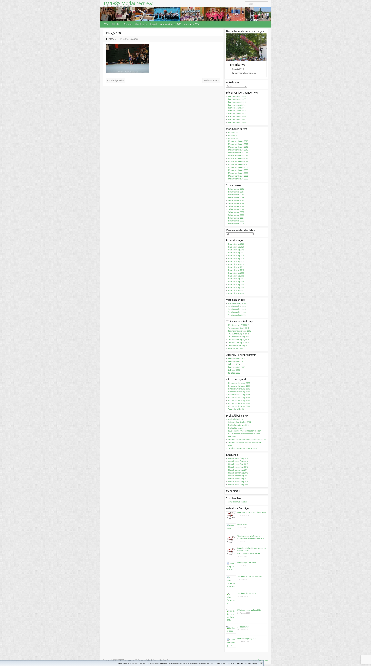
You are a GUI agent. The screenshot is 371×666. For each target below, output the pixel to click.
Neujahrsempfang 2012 (238, 475)
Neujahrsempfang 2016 (238, 467)
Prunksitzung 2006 (236, 281)
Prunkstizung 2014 (236, 258)
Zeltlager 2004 (234, 364)
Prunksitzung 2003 (236, 290)
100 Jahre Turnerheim (246, 593)
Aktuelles (116, 24)
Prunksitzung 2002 (236, 293)
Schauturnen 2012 (236, 206)
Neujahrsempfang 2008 (238, 484)
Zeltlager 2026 (243, 627)
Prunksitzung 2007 (236, 278)
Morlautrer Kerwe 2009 (238, 167)
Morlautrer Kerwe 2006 (238, 176)
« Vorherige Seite (115, 80)
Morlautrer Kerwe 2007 (238, 173)
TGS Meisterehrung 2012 (238, 345)
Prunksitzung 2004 (236, 287)
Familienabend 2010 (236, 116)
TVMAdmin (112, 39)
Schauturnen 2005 (236, 223)
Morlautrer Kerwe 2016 (238, 147)
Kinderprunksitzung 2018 (239, 388)
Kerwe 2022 (233, 132)
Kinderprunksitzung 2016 (239, 394)
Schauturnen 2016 (236, 194)
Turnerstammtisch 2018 (238, 328)
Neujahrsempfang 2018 (238, 461)
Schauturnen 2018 (236, 189)
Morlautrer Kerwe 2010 (238, 164)
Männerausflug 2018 (237, 303)
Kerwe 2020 (233, 135)
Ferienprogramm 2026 (246, 562)
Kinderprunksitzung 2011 (239, 406)
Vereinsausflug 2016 (236, 309)
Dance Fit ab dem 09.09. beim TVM (251, 512)
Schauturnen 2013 (236, 203)
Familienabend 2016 (236, 102)
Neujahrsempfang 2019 (238, 458)
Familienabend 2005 (236, 122)
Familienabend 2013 (236, 110)
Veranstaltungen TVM (170, 24)
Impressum (252, 660)
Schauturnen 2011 (236, 209)
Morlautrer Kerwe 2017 (238, 144)
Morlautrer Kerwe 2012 (238, 158)
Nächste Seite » (211, 80)
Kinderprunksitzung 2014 (239, 400)
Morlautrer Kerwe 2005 (238, 178)
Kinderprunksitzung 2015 (239, 397)
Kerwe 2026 (242, 524)
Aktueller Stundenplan (238, 501)
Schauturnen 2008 (236, 215)
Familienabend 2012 (236, 113)
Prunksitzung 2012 (236, 264)
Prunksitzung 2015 (236, 255)
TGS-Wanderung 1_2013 (238, 342)
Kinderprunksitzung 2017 (239, 391)
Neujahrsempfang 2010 (238, 481)
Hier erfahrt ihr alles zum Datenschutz (242, 663)
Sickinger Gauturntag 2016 (239, 331)
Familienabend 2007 (236, 119)
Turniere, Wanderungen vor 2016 (242, 448)
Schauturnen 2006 (236, 220)
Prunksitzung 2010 (236, 270)
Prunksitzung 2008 (236, 275)
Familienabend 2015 (236, 105)
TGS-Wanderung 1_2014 (238, 339)
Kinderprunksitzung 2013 (239, 403)
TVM (106, 24)
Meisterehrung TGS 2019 (238, 325)
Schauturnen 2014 (236, 200)
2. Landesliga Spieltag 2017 (239, 422)
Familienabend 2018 (236, 96)
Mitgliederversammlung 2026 (249, 610)
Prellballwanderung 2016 (238, 425)
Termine (128, 24)
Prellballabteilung (235, 419)
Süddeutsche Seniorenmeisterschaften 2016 (247, 439)
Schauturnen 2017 (236, 191)
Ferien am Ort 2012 (236, 358)
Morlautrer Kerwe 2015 (238, 149)
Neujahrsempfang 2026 (247, 638)
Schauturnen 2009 (236, 212)
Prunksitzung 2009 (236, 273)
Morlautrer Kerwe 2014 (238, 152)
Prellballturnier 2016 (236, 428)
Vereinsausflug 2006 (236, 315)
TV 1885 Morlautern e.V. (128, 3)
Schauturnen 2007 (236, 218)
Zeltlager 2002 (234, 370)
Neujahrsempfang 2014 (238, 470)
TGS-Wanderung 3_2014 (238, 333)
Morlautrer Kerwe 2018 (238, 141)
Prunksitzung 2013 (236, 261)
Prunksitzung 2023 (236, 244)
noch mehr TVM (192, 24)
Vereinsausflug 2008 (236, 312)
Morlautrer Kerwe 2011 (238, 161)
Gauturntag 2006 (235, 348)
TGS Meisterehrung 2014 (238, 336)
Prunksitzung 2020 (236, 247)
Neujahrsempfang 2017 (238, 464)
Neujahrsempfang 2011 (238, 478)
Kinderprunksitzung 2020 (239, 383)
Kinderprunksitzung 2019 (239, 386)
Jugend (153, 24)
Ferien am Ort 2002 (236, 367)
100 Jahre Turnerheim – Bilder (249, 576)
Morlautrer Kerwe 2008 (238, 170)
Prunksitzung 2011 (236, 267)
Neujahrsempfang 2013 (238, 472)
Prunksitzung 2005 (236, 284)
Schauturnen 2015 (236, 197)
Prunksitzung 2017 (236, 252)
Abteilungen (141, 24)
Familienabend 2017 (236, 99)
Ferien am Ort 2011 (236, 361)
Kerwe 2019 (233, 138)
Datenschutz (263, 660)
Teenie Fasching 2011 (237, 409)
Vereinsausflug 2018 (236, 306)
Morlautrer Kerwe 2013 (238, 155)
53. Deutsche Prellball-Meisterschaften (244, 430)
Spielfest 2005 (234, 373)
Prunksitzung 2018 (236, 249)
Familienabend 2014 (236, 107)
